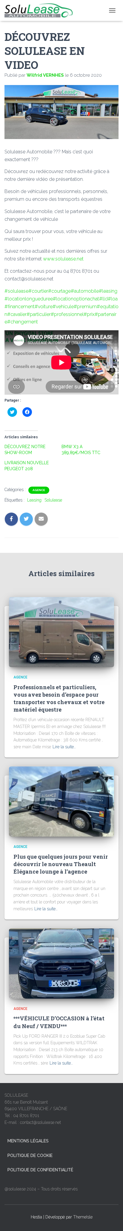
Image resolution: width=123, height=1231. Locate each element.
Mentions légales (28, 1141)
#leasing (108, 291)
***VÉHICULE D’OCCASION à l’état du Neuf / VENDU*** (58, 1022)
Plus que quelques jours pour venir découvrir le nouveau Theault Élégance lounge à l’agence (60, 864)
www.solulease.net (63, 259)
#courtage (59, 291)
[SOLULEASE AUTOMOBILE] (40, 10)
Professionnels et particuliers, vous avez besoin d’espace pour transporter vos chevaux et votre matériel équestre (58, 698)
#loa (113, 299)
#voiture (44, 306)
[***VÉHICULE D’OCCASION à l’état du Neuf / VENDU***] (61, 963)
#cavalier (17, 314)
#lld (103, 299)
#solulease (16, 291)
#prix (89, 314)
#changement (22, 322)
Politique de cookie (30, 1155)
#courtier (38, 291)
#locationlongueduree (28, 299)
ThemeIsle (83, 1217)
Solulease (53, 500)
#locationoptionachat (76, 299)
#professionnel (67, 314)
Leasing (34, 500)
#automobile (85, 291)
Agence (39, 490)
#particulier (39, 314)
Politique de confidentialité (40, 1169)
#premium (85, 306)
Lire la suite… (64, 746)
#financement (19, 306)
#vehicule (63, 306)
